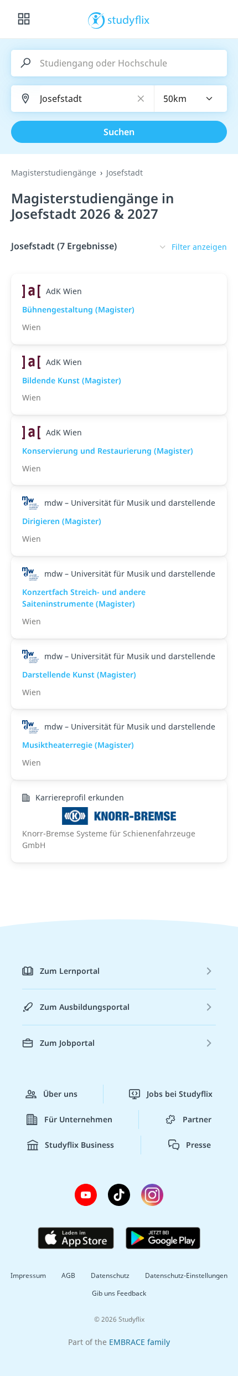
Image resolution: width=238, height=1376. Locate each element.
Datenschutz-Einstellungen (186, 1275)
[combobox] (190, 98)
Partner (197, 1119)
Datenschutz (110, 1275)
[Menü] (24, 19)
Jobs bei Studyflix (180, 1094)
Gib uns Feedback (119, 1293)
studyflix (128, 19)
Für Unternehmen (78, 1119)
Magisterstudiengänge (53, 172)
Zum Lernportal (70, 971)
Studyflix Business (79, 1144)
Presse (198, 1144)
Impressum (28, 1275)
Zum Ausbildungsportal (85, 1007)
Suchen (119, 132)
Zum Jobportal (67, 1043)
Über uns (60, 1094)
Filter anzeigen (199, 247)
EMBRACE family (139, 1342)
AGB (68, 1275)
